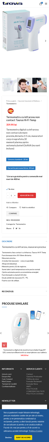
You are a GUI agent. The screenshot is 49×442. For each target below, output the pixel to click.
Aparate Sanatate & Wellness (29, 101)
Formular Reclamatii (34, 381)
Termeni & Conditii (9, 384)
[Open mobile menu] (46, 3)
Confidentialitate (8, 386)
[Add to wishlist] (43, 313)
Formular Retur (32, 384)
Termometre (11, 104)
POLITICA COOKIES (34, 394)
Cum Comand (7, 379)
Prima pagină (11, 101)
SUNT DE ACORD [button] (23, 437)
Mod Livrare (6, 381)
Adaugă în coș (26, 195)
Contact (29, 374)
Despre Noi (6, 376)
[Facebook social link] (13, 228)
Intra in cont (7, 374)
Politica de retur (32, 379)
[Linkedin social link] (19, 228)
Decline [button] (8, 437)
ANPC (28, 386)
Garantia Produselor (34, 376)
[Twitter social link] (16, 228)
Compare (13, 213)
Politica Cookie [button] (35, 431)
